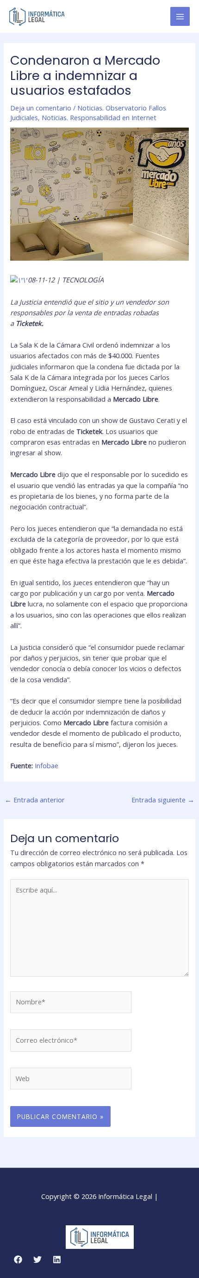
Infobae (46, 765)
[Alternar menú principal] (180, 16)
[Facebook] (18, 1259)
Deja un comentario (40, 107)
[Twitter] (37, 1259)
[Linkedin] (57, 1259)
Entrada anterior (35, 799)
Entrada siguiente (162, 799)
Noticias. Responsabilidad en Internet (99, 117)
